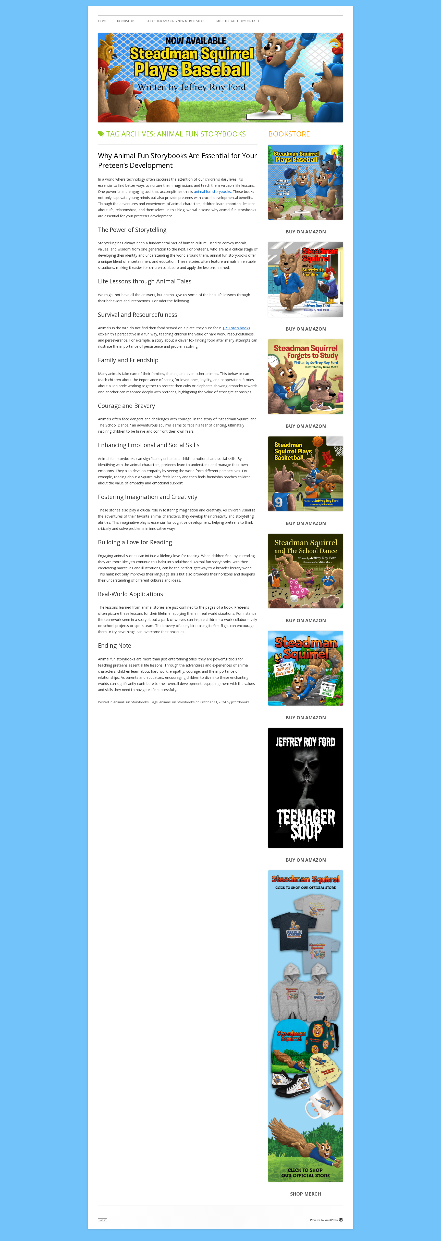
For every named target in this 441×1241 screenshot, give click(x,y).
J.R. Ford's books (236, 327)
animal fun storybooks (212, 191)
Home (102, 21)
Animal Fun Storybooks (131, 702)
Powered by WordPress (324, 1220)
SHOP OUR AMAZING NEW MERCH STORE (175, 21)
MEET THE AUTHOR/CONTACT (237, 21)
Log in (102, 1220)
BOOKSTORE (126, 21)
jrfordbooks (240, 702)
